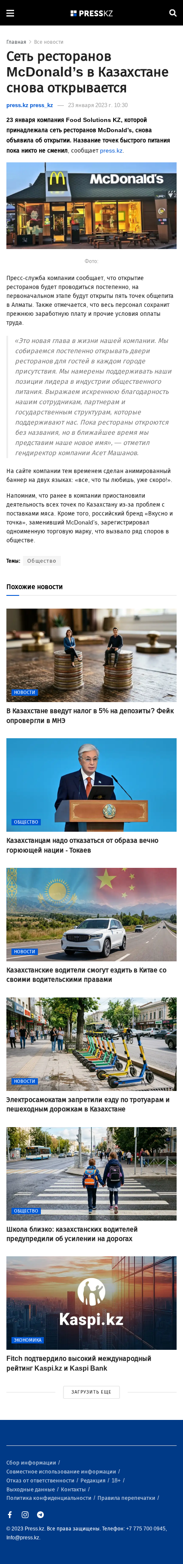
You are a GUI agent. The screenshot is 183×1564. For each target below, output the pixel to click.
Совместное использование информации (61, 1471)
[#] (92, 13)
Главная (16, 42)
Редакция (93, 1480)
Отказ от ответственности (41, 1480)
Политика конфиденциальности (49, 1498)
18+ (117, 1480)
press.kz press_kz (29, 105)
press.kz (111, 150)
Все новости (48, 42)
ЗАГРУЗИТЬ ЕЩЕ (91, 1392)
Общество (42, 561)
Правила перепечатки (127, 1498)
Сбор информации (31, 1462)
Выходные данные (31, 1489)
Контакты (74, 1489)
